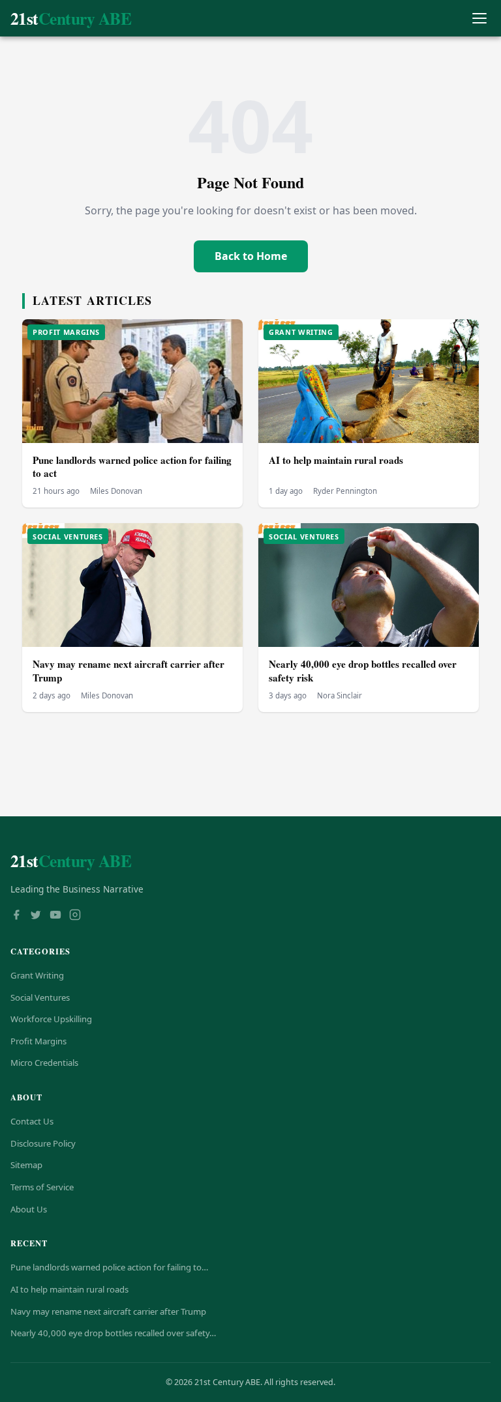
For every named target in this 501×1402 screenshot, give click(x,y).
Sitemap (26, 1165)
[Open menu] (479, 18)
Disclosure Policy (43, 1143)
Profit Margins (38, 1041)
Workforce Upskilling (51, 1019)
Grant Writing (37, 975)
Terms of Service (42, 1187)
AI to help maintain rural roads (336, 460)
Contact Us (31, 1121)
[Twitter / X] (36, 916)
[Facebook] (16, 916)
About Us (28, 1209)
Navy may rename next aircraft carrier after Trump (128, 671)
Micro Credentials (44, 1062)
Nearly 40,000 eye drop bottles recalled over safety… (113, 1333)
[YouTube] (55, 916)
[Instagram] (75, 916)
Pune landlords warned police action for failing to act (132, 467)
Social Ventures (40, 997)
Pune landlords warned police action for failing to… (109, 1267)
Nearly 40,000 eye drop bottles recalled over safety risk (363, 671)
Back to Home (251, 256)
